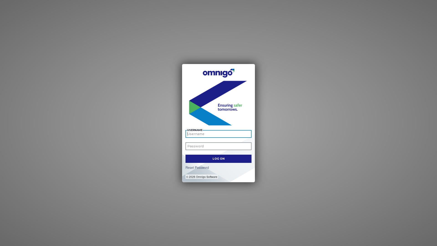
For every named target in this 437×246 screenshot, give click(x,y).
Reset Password (197, 167)
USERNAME (194, 130)
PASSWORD (195, 147)
